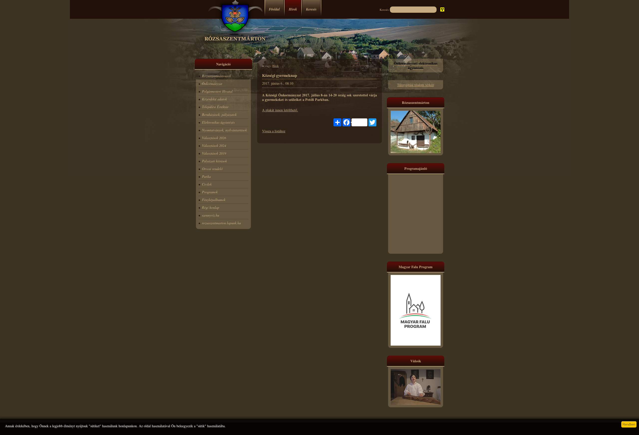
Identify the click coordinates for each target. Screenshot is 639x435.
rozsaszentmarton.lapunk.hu (221, 222)
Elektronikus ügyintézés (218, 122)
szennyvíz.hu (210, 215)
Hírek (293, 9)
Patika (206, 176)
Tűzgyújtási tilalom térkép (415, 84)
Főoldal (274, 9)
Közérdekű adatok (214, 99)
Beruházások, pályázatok (219, 114)
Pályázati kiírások (214, 161)
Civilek (207, 184)
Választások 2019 (214, 153)
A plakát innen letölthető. (280, 110)
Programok (210, 192)
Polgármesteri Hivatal (217, 91)
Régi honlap (210, 207)
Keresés (311, 9)
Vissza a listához (273, 131)
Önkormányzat (212, 83)
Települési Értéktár (215, 106)
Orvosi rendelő (212, 168)
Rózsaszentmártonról (216, 75)
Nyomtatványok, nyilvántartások (224, 130)
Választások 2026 (214, 137)
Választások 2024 (214, 145)
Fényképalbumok (213, 199)
